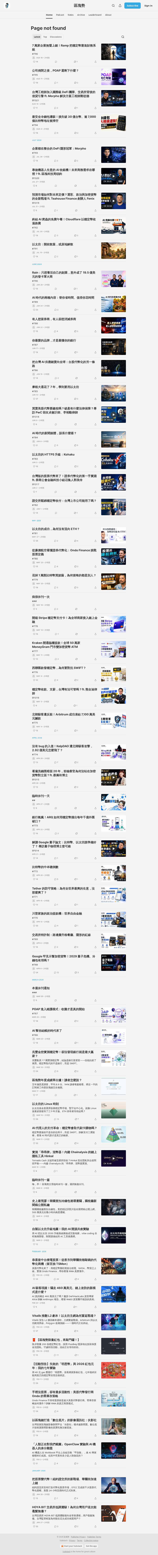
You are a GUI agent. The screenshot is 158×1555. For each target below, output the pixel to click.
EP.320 (35, 178)
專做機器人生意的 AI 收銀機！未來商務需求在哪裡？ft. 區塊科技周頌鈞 (63, 172)
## (33, 800)
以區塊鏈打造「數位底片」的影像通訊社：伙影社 (64, 1420)
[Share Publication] (120, 5)
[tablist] (47, 37)
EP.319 (35, 202)
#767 (35, 1013)
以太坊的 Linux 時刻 (45, 1104)
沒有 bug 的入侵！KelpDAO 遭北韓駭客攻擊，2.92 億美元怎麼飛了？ (62, 748)
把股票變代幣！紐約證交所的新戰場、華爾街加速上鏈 (64, 1481)
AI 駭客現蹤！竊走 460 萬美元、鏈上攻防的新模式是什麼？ (64, 1290)
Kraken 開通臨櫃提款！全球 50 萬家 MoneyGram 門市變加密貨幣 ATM (56, 645)
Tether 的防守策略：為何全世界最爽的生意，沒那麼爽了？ (63, 890)
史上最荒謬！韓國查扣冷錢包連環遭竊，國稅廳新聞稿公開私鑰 (64, 1203)
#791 (35, 248)
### (34, 601)
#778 (35, 626)
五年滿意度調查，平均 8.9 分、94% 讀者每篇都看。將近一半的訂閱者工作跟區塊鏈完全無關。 (65, 1086)
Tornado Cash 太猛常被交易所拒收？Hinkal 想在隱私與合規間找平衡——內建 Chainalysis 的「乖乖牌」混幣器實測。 (64, 1162)
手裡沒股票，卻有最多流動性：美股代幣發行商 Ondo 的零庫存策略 (63, 1394)
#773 (35, 825)
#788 (35, 323)
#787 (35, 344)
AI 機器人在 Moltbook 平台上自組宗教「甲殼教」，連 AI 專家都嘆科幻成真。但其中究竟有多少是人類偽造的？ (64, 1454)
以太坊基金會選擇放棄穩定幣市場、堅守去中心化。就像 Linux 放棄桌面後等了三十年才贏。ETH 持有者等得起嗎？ (64, 1110)
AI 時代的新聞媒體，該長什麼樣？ (54, 433)
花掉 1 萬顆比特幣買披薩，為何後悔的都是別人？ (64, 575)
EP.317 (35, 484)
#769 (35, 939)
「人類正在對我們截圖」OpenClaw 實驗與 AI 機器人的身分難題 (64, 1446)
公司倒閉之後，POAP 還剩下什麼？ (55, 70)
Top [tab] (45, 36)
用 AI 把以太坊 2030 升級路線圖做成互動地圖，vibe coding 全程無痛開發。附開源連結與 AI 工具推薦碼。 (64, 1235)
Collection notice (91, 1540)
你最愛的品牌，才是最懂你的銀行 (54, 340)
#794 (35, 125)
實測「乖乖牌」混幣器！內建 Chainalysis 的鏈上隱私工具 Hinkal (64, 1154)
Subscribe (132, 5)
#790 (35, 280)
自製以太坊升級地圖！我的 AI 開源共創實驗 (60, 1229)
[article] (79, 53)
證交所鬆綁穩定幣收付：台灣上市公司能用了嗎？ (64, 500)
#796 (35, 53)
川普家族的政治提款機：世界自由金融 (57, 913)
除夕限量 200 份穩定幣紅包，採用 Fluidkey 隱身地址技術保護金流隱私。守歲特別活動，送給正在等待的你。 (64, 1346)
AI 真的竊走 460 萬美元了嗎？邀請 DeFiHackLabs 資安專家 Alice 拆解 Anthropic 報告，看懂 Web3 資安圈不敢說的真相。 (64, 1298)
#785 (35, 391)
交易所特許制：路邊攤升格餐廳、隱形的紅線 (61, 935)
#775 (35, 722)
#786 (35, 370)
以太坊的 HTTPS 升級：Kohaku (53, 454)
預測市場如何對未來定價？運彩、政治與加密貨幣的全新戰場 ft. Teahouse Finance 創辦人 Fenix (64, 196)
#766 (35, 1034)
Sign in (148, 5)
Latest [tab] (37, 36)
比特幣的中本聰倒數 (45, 867)
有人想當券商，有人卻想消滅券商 (54, 319)
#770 (35, 917)
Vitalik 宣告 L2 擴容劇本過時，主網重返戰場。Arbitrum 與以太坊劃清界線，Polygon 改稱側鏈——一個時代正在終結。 (64, 1321)
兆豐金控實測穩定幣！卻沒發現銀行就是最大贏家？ (63, 1054)
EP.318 (35, 416)
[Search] (113, 5)
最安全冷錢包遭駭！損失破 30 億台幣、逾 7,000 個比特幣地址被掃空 (64, 119)
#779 (35, 579)
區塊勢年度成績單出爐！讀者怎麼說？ (57, 1080)
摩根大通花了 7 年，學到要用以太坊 (55, 387)
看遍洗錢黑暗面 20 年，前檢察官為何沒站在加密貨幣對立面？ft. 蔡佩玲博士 (64, 773)
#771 (35, 896)
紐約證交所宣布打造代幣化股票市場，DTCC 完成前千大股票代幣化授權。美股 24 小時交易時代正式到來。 (64, 1489)
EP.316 (35, 697)
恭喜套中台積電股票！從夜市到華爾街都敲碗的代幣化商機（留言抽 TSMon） (64, 1262)
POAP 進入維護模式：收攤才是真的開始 (58, 1009)
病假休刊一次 (41, 597)
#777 (35, 651)
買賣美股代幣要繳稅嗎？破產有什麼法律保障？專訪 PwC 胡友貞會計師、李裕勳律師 (64, 410)
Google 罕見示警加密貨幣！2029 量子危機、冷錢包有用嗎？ (63, 958)
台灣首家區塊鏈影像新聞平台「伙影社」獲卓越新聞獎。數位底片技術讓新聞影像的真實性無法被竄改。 (64, 1426)
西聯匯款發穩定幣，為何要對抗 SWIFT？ (59, 668)
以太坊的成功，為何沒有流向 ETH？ (56, 529)
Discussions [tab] (56, 36)
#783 (35, 458)
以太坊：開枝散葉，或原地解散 (52, 244)
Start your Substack (73, 1546)
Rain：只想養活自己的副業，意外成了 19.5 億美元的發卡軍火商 (63, 274)
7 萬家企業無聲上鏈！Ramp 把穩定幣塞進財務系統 (64, 47)
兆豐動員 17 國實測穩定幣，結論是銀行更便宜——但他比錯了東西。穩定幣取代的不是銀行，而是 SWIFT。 (64, 1062)
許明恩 (47, 58)
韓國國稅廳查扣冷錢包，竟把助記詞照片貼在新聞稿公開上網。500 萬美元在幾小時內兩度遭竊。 (64, 1211)
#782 (35, 504)
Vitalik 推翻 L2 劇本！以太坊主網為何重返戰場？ (64, 1316)
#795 (35, 74)
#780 (35, 558)
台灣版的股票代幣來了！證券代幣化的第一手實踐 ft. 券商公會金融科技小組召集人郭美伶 (64, 478)
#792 (35, 227)
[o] (113, 98)
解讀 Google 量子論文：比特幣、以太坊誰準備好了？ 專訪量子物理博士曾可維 (64, 844)
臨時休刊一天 (41, 796)
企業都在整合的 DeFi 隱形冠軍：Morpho (59, 148)
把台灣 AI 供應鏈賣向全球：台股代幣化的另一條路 (63, 364)
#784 (35, 437)
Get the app (91, 1546)
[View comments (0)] (56, 62)
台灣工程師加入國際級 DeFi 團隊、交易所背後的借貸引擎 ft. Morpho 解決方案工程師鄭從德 (63, 94)
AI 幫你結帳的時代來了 (47, 1030)
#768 (35, 964)
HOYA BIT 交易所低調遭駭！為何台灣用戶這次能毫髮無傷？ (64, 1509)
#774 (35, 754)
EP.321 (35, 100)
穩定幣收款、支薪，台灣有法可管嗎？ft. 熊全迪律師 (64, 691)
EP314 (35, 850)
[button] (49, 15)
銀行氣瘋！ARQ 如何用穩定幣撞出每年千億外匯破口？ (63, 819)
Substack (66, 1551)
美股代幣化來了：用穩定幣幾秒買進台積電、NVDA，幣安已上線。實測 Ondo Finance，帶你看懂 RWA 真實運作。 (64, 1270)
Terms (79, 1540)
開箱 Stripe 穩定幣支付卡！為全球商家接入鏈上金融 (65, 620)
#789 (35, 301)
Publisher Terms (94, 1537)
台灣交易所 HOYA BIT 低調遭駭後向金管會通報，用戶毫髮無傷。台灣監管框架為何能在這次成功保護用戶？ (63, 1517)
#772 (35, 871)
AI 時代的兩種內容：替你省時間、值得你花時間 (63, 297)
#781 (35, 533)
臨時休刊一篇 (41, 1180)
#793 (35, 152)
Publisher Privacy (78, 1537)
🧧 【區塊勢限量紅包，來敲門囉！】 (56, 1340)
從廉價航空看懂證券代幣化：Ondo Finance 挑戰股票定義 (64, 552)
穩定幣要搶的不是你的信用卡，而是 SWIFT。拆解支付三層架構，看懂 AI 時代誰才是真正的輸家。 (63, 1134)
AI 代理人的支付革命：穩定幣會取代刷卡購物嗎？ (64, 1128)
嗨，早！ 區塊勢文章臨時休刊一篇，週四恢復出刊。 (59, 1184)
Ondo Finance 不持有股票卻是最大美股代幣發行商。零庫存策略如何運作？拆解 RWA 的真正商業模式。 (64, 1402)
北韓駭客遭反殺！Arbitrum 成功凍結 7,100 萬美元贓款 (63, 716)
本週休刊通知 (41, 988)
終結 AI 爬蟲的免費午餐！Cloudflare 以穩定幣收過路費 (64, 221)
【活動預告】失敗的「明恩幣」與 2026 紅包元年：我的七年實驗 (63, 1366)
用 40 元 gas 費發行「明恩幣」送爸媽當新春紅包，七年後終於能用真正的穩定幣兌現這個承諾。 (64, 1374)
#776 (35, 672)
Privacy (72, 1540)
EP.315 (35, 779)
